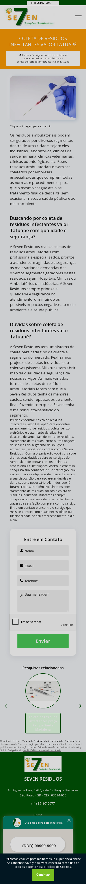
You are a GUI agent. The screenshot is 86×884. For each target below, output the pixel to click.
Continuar (43, 874)
